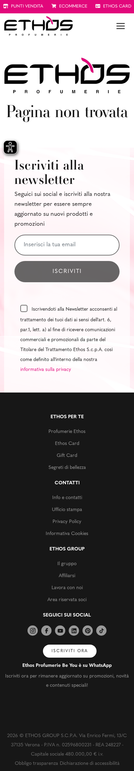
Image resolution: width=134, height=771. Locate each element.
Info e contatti (67, 497)
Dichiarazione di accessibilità (90, 763)
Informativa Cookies (67, 533)
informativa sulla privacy (45, 369)
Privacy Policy (67, 521)
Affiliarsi (67, 576)
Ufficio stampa (67, 509)
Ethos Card (67, 443)
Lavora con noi (67, 587)
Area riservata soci (67, 599)
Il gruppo (67, 564)
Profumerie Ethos (67, 431)
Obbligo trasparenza (36, 763)
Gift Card (67, 455)
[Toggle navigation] (120, 26)
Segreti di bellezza (67, 467)
